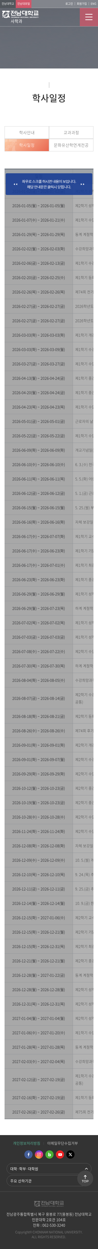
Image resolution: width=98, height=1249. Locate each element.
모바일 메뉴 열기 (89, 17)
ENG (93, 3)
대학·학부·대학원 (24, 1168)
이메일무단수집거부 (62, 1143)
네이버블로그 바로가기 (49, 1154)
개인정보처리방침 (26, 1143)
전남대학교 (8, 4)
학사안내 (27, 132)
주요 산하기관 (21, 1180)
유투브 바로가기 (60, 1154)
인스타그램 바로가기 (39, 1154)
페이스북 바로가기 (28, 1154)
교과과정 (71, 132)
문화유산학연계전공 (71, 145)
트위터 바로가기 (70, 1154)
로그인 (69, 3)
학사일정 (27, 145)
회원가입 (82, 3)
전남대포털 (23, 4)
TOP (85, 1181)
